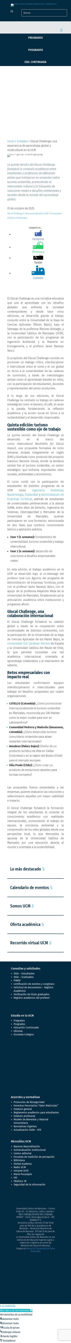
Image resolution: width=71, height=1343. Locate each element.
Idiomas (18, 1031)
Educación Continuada (26, 1027)
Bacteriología (15, 495)
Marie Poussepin (23, 1174)
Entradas (22, 141)
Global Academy (23, 1163)
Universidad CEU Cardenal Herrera (28, 643)
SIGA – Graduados (23, 977)
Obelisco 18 (20, 1181)
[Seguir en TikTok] (50, 1197)
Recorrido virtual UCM (29, 942)
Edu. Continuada (35, 62)
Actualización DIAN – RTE (27, 1129)
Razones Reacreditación (27, 1146)
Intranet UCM (21, 1170)
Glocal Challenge (15, 213)
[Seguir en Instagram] (28, 1197)
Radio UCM (20, 1167)
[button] (16, 1310)
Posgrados (35, 50)
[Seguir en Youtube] (36, 1197)
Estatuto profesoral (24, 1116)
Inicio (10, 141)
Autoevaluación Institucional (30, 1150)
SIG (15, 1177)
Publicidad (31, 495)
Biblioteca (19, 1160)
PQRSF (17, 980)
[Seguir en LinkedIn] (43, 1197)
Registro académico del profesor (32, 997)
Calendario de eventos (29, 887)
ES (12, 11)
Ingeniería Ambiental (47, 490)
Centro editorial (22, 1153)
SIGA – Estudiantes (24, 973)
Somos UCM (20, 906)
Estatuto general (23, 1109)
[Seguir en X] (21, 1197)
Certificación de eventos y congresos (34, 984)
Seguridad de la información (29, 1184)
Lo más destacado (25, 869)
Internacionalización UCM (36, 213)
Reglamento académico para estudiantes (36, 1112)
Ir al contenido (7, 1306)
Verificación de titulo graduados (31, 994)
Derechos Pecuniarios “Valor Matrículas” (36, 1105)
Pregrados (35, 37)
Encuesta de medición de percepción (34, 1156)
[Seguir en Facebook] (14, 1197)
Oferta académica (25, 924)
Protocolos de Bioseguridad (29, 1102)
